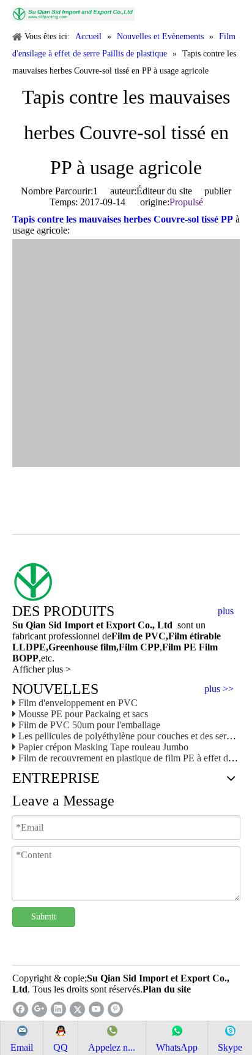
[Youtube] (96, 1009)
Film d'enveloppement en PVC (78, 703)
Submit (43, 916)
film (107, 647)
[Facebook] (20, 1009)
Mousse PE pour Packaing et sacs (83, 714)
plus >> (219, 689)
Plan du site (167, 989)
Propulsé (186, 202)
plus (226, 611)
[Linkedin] (58, 1009)
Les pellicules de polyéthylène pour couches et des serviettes (134, 736)
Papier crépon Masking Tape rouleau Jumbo (103, 747)
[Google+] (39, 1009)
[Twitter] (77, 1009)
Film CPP (139, 647)
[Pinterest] (115, 1009)
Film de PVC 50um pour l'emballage (89, 725)
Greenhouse (73, 647)
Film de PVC (138, 636)
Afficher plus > (41, 669)
